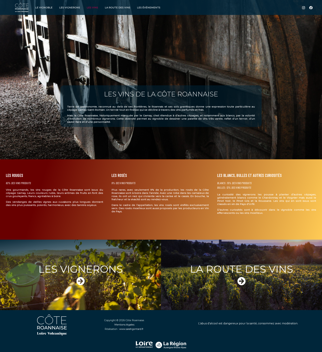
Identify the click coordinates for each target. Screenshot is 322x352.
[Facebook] (311, 7)
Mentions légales (124, 324)
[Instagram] (303, 7)
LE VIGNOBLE (43, 7)
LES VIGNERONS (69, 7)
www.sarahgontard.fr (131, 329)
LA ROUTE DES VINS (117, 7)
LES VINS (92, 7)
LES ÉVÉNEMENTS (148, 7)
